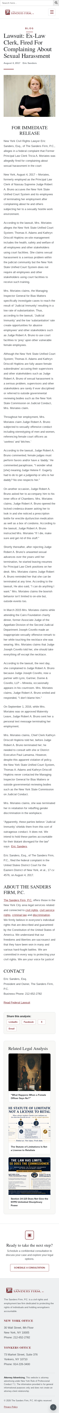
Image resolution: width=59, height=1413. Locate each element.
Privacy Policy (11, 1407)
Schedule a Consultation (29, 1268)
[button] (56, 3)
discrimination (41, 915)
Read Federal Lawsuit (17, 1002)
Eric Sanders (19, 846)
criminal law (19, 915)
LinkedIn (13, 1022)
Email (12, 1028)
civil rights (31, 910)
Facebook (29, 1022)
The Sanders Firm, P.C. (18, 900)
